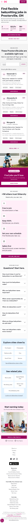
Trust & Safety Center (14, 472)
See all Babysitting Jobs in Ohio (14, 363)
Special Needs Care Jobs (14, 504)
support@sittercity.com (14, 520)
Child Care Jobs (14, 502)
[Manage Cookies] (2, 520)
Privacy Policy (10, 514)
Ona (20, 353)
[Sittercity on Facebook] (11, 459)
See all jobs (13, 148)
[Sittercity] (5, 1)
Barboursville (8, 353)
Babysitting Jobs (14, 499)
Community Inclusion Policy (14, 473)
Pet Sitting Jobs (8, 384)
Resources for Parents (14, 475)
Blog (14, 452)
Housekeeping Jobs (14, 390)
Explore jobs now (14, 256)
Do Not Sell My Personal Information (14, 516)
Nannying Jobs (14, 500)
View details (14, 91)
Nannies (14, 485)
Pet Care (14, 493)
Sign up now (14, 183)
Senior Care (14, 491)
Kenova (20, 358)
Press (14, 454)
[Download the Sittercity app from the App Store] (14, 463)
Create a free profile (14, 437)
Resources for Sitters (14, 477)
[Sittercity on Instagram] (17, 459)
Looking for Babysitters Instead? (14, 395)
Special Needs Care (14, 489)
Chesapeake (20, 348)
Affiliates (14, 470)
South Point (8, 358)
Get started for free (14, 34)
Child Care (14, 487)
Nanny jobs (8, 377)
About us (14, 448)
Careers (14, 450)
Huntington (8, 348)
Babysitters (14, 483)
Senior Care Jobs (20, 384)
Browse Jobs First (14, 38)
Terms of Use (19, 513)
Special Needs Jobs (20, 377)
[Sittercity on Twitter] (14, 459)
